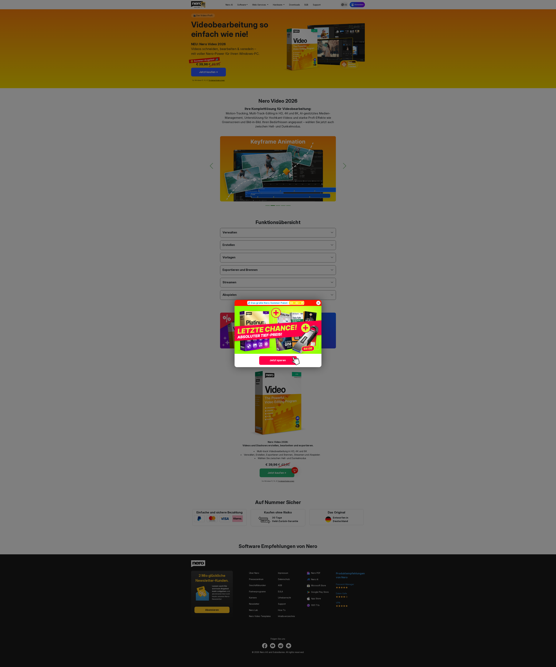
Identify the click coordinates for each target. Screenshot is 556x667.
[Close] (318, 303)
